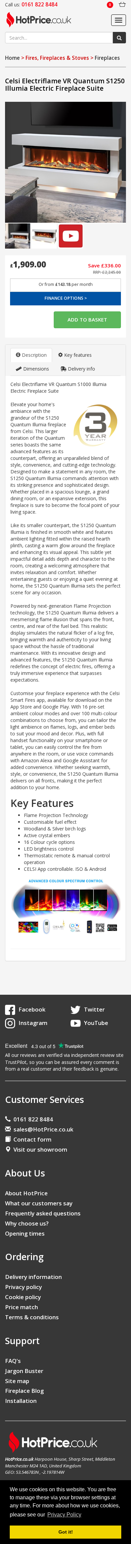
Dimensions (35, 369)
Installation (21, 1401)
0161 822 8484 (32, 1119)
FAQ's (13, 1361)
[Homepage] (41, 20)
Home (12, 57)
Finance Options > (65, 298)
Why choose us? (27, 1223)
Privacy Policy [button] (64, 1514)
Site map (17, 1381)
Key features (77, 355)
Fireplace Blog (24, 1391)
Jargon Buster (24, 1371)
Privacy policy (23, 1287)
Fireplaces (107, 57)
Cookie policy (23, 1297)
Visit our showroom (39, 1149)
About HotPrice (26, 1193)
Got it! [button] (65, 1532)
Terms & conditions (32, 1317)
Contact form (31, 1139)
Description (33, 355)
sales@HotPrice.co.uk (43, 1129)
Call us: (31, 4)
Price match (21, 1307)
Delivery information (33, 1277)
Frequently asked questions (43, 1213)
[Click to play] (70, 235)
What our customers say (39, 1203)
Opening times (25, 1233)
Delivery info (81, 369)
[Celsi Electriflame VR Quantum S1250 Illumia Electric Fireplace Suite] (65, 162)
